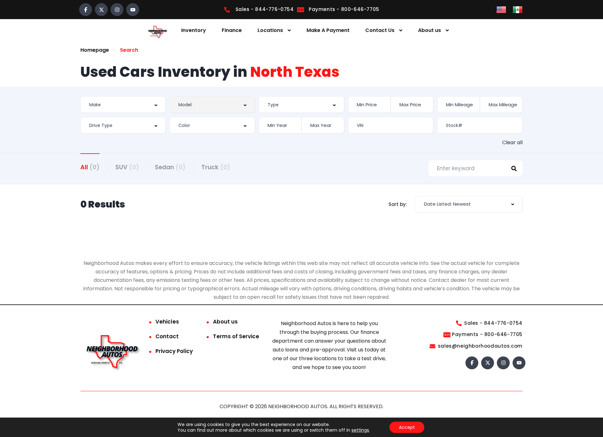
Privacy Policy (174, 351)
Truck (215, 167)
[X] (101, 9)
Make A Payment (328, 30)
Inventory (193, 30)
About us (429, 30)
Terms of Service (236, 336)
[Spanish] (518, 9)
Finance (232, 30)
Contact (167, 336)
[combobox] (123, 104)
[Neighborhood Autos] (157, 30)
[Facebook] (85, 9)
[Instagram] (117, 9)
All (90, 167)
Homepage (94, 50)
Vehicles (167, 321)
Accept (407, 427)
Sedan (170, 167)
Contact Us (379, 30)
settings (360, 430)
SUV (127, 167)
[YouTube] (132, 9)
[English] (501, 9)
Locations (270, 30)
